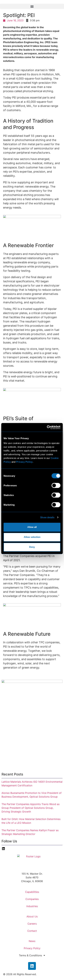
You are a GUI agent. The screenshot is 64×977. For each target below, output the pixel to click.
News (32, 941)
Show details (47, 517)
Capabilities (32, 891)
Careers (32, 923)
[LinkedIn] (3, 849)
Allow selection (32, 537)
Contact (32, 930)
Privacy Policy (32, 948)
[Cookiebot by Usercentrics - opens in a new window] (46, 427)
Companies (32, 899)
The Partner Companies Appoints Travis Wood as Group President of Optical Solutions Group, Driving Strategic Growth (30, 808)
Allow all (32, 527)
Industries (32, 906)
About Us (32, 916)
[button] (32, 6)
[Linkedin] (32, 966)
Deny (32, 547)
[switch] (56, 485)
